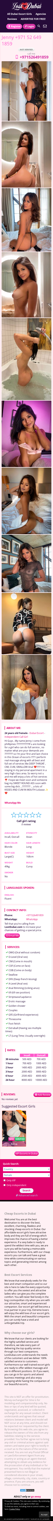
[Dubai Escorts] (27, 6)
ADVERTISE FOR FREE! (33, 19)
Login (31, 26)
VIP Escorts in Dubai (26, 1153)
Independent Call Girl (16, 736)
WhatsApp (32, 919)
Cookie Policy (14, 1509)
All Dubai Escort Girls (19, 14)
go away (36, 1496)
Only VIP (11, 1180)
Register (16, 26)
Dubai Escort (36, 733)
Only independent (16, 1185)
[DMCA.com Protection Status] (27, 1491)
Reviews (12, 19)
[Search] (39, 26)
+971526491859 (34, 57)
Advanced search (28, 1195)
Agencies (41, 14)
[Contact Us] (45, 26)
